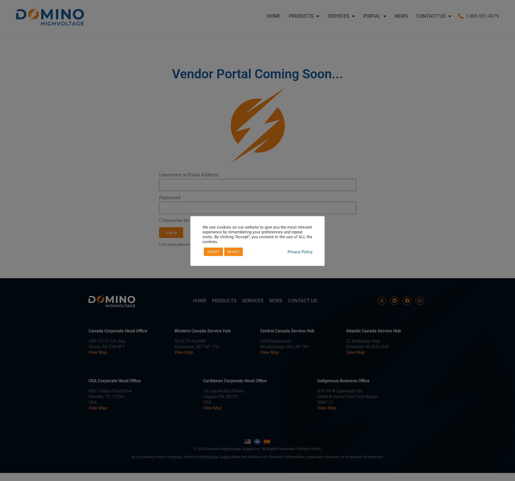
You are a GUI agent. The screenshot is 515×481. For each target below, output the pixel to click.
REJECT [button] (233, 252)
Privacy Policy (300, 251)
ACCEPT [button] (213, 252)
